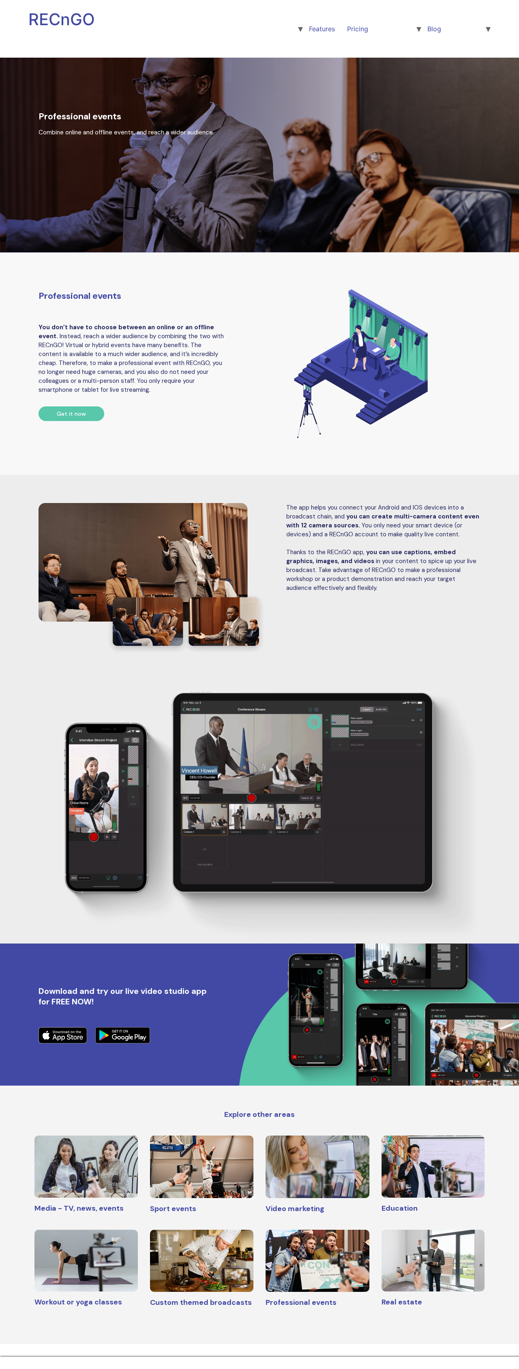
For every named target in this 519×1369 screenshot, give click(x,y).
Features (322, 29)
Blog (434, 29)
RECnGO (61, 19)
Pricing (357, 29)
